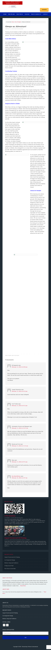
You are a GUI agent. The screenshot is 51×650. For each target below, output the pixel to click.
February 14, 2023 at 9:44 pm (19, 461)
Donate (44, 9)
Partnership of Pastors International (12, 4)
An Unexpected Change (10, 560)
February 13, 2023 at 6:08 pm (19, 367)
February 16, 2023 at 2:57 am (19, 477)
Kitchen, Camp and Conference (11, 562)
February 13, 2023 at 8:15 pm (19, 405)
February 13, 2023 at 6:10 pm (19, 391)
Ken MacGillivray (16, 476)
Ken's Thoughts (15, 355)
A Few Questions (10, 516)
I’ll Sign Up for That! (9, 565)
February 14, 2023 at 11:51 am (20, 445)
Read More (23, 585)
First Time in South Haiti (10, 568)
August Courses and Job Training (15, 538)
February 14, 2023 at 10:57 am (20, 428)
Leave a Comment (26, 539)
